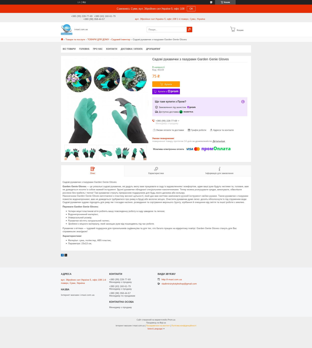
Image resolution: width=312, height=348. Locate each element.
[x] (66, 255)
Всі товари (69, 49)
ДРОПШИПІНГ (153, 49)
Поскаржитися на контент (158, 326)
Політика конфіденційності (183, 326)
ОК (191, 8)
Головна (84, 49)
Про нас (98, 49)
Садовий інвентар (120, 39)
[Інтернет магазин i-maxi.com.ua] (66, 29)
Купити (168, 84)
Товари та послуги (75, 39)
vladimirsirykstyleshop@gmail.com (179, 284)
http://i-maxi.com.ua (172, 279)
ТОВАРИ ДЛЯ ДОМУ (98, 39)
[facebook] (62, 255)
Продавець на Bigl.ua (156, 323)
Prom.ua (171, 320)
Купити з (162, 91)
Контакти (111, 49)
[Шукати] (189, 29)
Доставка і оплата (132, 49)
